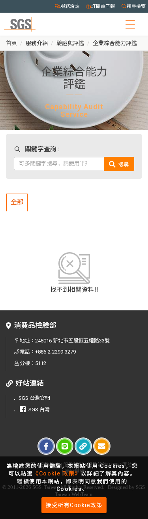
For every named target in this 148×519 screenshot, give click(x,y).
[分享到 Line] (65, 446)
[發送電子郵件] (102, 446)
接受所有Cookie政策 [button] (74, 505)
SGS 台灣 (39, 410)
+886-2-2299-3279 (55, 352)
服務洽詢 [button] (69, 6)
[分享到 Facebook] (46, 446)
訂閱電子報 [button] (103, 6)
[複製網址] (83, 446)
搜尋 (123, 164)
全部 (17, 202)
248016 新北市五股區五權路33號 (72, 341)
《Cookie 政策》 (57, 473)
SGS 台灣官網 (34, 398)
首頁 (11, 43)
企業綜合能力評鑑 (115, 43)
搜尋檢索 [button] (136, 6)
